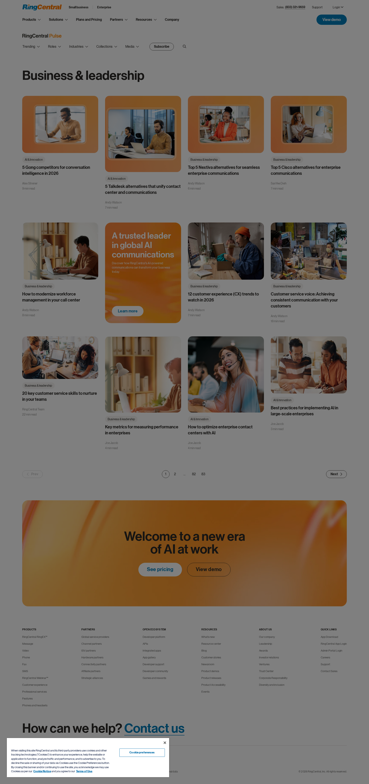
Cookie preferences (142, 752)
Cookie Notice (42, 771)
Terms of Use (84, 771)
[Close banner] (165, 742)
